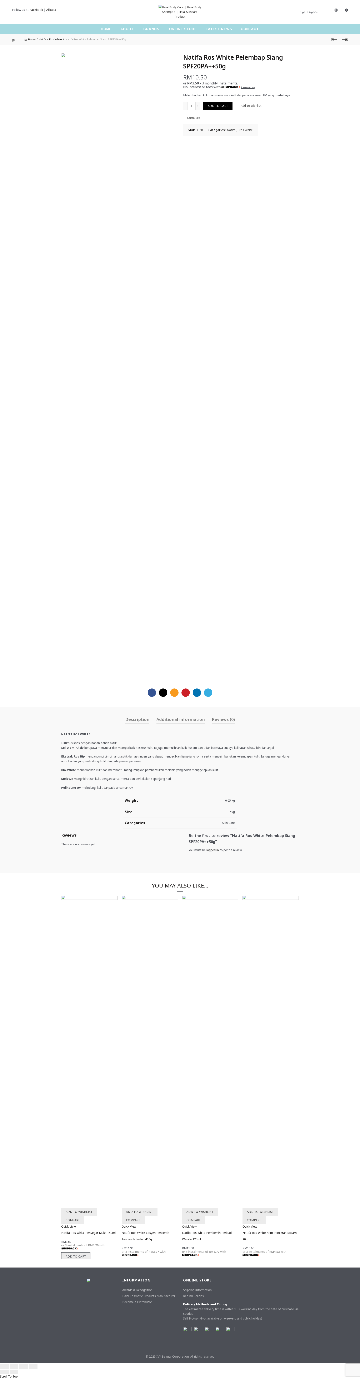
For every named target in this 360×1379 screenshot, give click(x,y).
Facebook (36, 10)
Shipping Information (197, 1290)
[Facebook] (152, 692)
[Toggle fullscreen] (23, 1366)
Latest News (219, 29)
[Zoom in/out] (33, 1366)
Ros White (55, 39)
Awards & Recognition (137, 1290)
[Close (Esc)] (4, 1366)
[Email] (174, 692)
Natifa (42, 39)
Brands (151, 29)
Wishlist (336, 10)
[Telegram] (208, 692)
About (127, 29)
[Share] (14, 1366)
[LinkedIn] (197, 692)
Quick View (68, 1226)
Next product (345, 39)
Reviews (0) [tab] (223, 719)
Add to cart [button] (76, 1256)
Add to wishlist (251, 106)
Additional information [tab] (180, 719)
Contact (250, 29)
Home (106, 29)
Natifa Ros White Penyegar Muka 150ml (88, 1233)
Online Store (183, 29)
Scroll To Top (9, 1376)
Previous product (334, 39)
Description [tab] (137, 719)
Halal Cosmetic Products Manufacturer (148, 1296)
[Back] (15, 39)
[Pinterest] (185, 692)
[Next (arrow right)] (14, 1372)
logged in (212, 850)
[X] (163, 692)
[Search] (324, 12)
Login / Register (309, 12)
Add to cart (218, 106)
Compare (193, 118)
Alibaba (51, 10)
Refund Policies (193, 1296)
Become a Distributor (137, 1302)
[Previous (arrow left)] (4, 1372)
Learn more (248, 87)
